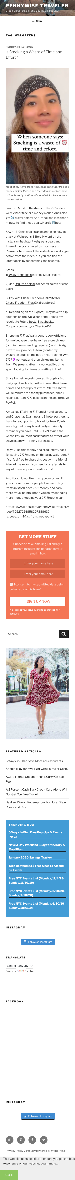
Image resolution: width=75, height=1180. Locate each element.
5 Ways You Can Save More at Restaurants (34, 761)
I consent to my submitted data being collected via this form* (37, 587)
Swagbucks (45, 321)
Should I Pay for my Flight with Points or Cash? (37, 769)
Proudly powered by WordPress (45, 1150)
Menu (39, 21)
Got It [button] (9, 1175)
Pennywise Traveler (37, 6)
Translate (29, 971)
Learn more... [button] (49, 1163)
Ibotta (32, 321)
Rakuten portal (25, 284)
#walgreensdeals (43, 241)
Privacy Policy (14, 1150)
